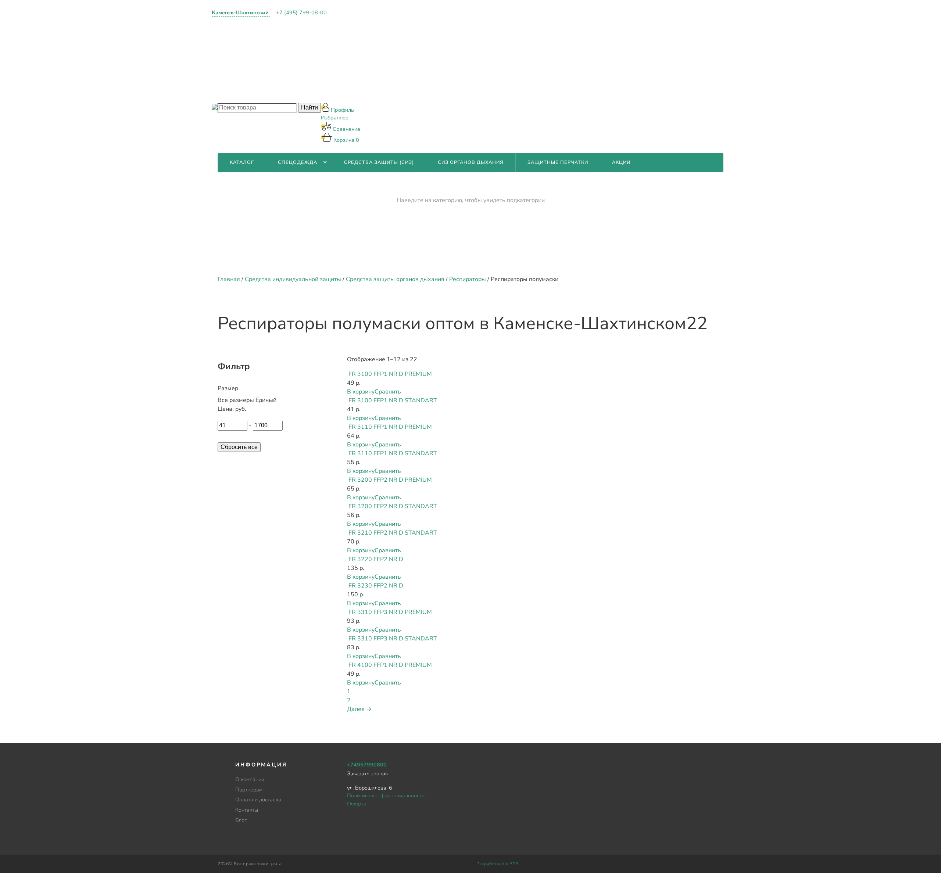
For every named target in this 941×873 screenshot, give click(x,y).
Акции (621, 162)
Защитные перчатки (557, 162)
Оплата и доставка (368, 55)
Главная (229, 279)
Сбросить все (239, 447)
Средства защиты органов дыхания (395, 279)
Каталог (242, 162)
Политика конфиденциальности (386, 795)
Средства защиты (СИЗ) (379, 162)
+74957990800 (367, 764)
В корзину (361, 392)
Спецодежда (297, 162)
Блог (346, 93)
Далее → (359, 709)
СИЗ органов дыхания (471, 162)
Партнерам (355, 36)
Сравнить (388, 392)
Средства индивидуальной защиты (293, 279)
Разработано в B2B (497, 864)
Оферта (356, 803)
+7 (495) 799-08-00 (301, 12)
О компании (357, 18)
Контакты (353, 74)
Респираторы (467, 279)
